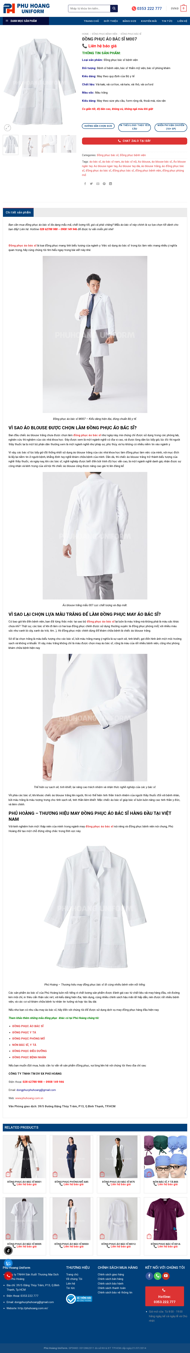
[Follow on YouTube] (166, 1276)
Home (85, 33)
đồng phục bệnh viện (148, 170)
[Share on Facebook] (85, 184)
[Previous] (9, 82)
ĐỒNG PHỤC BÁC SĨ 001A (165, 1243)
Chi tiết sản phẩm (18, 212)
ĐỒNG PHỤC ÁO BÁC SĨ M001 (24, 1181)
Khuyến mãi (149, 20)
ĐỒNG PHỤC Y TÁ (24, 1032)
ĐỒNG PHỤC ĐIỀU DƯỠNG (29, 1051)
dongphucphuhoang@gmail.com (34, 1302)
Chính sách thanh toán (112, 1288)
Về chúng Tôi (74, 1279)
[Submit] (114, 8)
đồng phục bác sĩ (123, 170)
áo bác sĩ (95, 161)
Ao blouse (144, 161)
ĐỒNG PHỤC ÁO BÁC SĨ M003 (71, 1243)
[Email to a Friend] (98, 184)
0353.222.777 (29, 1296)
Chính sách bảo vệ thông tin (115, 1292)
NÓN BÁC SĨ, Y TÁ (24, 1045)
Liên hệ (182, 20)
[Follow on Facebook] (149, 1276)
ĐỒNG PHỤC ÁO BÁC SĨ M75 (118, 1181)
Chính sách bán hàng (110, 1279)
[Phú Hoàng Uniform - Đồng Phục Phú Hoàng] (33, 8)
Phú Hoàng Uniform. (56, 1348)
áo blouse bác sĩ (162, 161)
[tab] (18, 212)
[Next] (70, 82)
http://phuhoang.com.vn (32, 1308)
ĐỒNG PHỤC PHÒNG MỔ (28, 1038)
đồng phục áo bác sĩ (98, 170)
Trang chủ (91, 20)
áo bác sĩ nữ (129, 161)
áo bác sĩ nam (111, 161)
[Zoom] (7, 127)
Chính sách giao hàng (111, 1274)
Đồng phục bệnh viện (104, 33)
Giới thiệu (111, 20)
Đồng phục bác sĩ (131, 33)
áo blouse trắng (150, 166)
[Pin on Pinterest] (104, 184)
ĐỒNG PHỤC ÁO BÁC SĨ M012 (118, 1243)
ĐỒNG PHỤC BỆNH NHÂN (29, 1057)
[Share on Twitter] (91, 184)
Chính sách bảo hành (110, 1283)
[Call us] (157, 1276)
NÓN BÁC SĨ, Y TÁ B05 (165, 1181)
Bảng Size (129, 20)
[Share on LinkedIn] (110, 184)
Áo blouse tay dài (129, 166)
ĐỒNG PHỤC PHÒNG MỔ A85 (72, 1181)
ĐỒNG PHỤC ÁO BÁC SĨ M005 (24, 1243)
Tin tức (167, 20)
